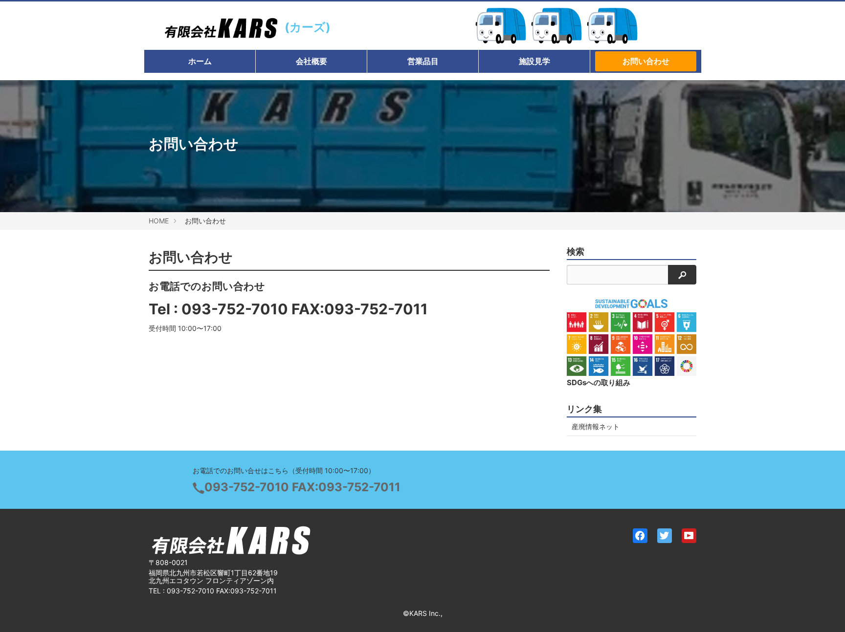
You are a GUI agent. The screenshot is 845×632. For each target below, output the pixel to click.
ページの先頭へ (824, 611)
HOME (159, 221)
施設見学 (534, 61)
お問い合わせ (646, 61)
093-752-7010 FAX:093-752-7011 (304, 309)
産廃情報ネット (596, 426)
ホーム (200, 61)
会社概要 (311, 61)
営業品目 (423, 61)
